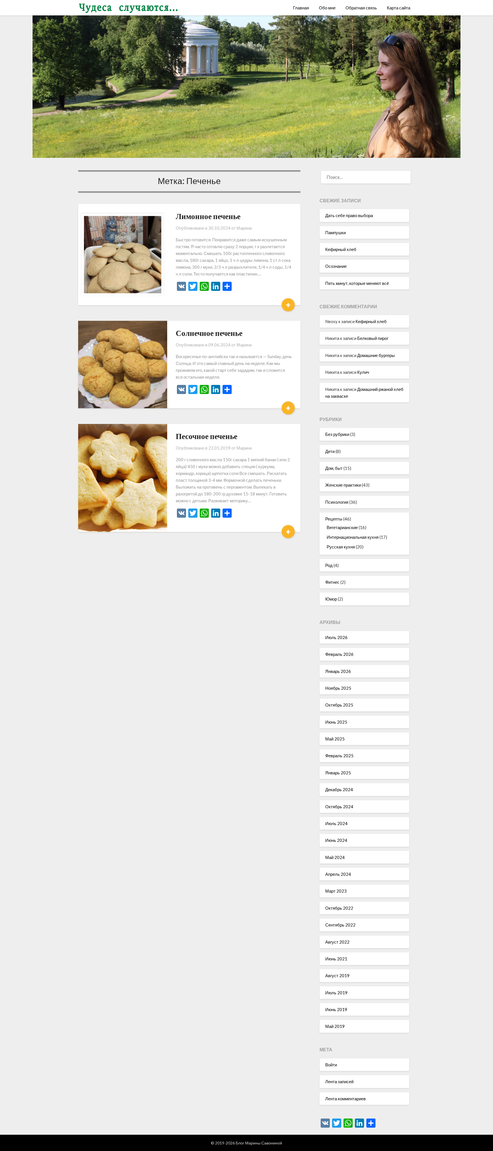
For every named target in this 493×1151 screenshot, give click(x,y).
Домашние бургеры (376, 355)
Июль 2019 (336, 992)
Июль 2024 (336, 823)
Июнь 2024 (336, 840)
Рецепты (333, 518)
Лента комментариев (345, 1098)
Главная (301, 7)
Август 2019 (337, 975)
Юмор (331, 598)
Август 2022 (337, 941)
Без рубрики (337, 434)
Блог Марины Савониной (259, 1142)
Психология (336, 502)
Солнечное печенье (209, 333)
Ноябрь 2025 (338, 688)
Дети (330, 451)
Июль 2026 (336, 637)
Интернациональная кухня (353, 537)
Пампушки (335, 232)
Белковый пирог (372, 338)
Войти (331, 1064)
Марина (244, 227)
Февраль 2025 (339, 755)
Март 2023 (336, 890)
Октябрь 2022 (339, 908)
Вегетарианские (342, 527)
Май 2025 (335, 738)
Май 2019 (335, 1026)
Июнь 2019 (336, 1009)
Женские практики (343, 484)
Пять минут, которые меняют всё (357, 283)
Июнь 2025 (336, 722)
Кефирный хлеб (340, 249)
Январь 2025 (338, 772)
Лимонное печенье (208, 216)
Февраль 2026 (339, 654)
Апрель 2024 (338, 874)
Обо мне (327, 7)
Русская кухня (341, 546)
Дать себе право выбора (349, 215)
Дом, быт (334, 468)
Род (329, 565)
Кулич (363, 372)
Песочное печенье (206, 436)
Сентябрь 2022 (340, 924)
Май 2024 (335, 857)
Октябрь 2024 (339, 806)
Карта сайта (398, 7)
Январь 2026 (338, 671)
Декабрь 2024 (339, 789)
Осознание (336, 266)
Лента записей (339, 1081)
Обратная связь (361, 7)
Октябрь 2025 (339, 704)
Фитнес (332, 582)
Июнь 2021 (336, 958)
